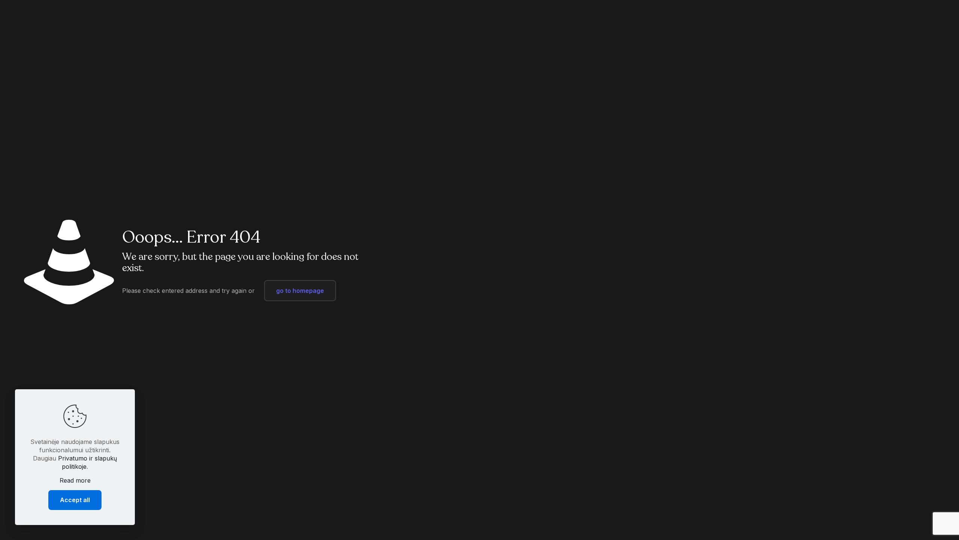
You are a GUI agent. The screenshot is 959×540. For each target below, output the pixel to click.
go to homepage (300, 290)
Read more (75, 480)
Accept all (75, 500)
